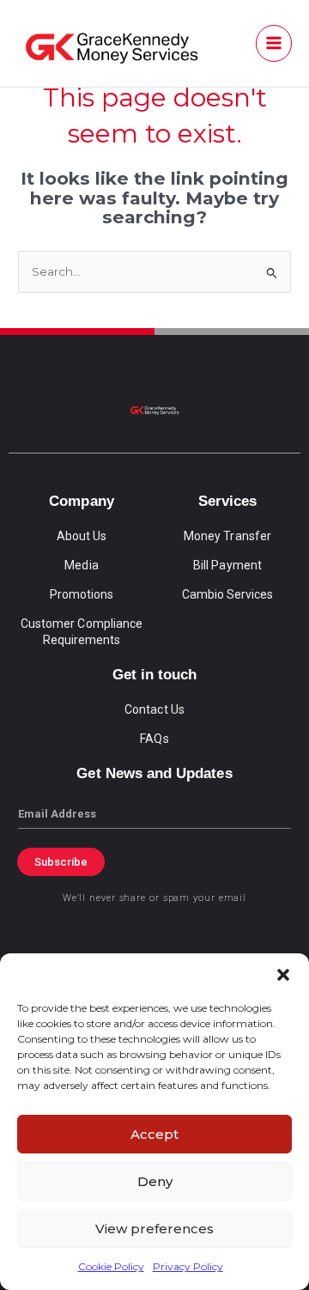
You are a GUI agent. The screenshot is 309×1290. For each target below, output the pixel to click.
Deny (155, 1181)
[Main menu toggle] (274, 43)
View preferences (154, 1228)
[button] (283, 974)
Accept (154, 1134)
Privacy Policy (188, 1266)
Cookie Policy (111, 1266)
